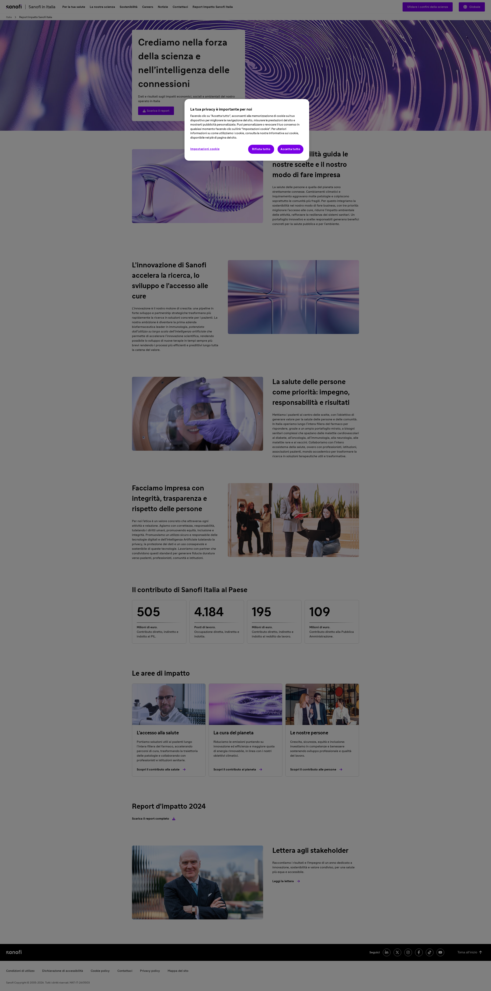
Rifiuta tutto (261, 149)
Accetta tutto (290, 149)
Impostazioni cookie (204, 149)
